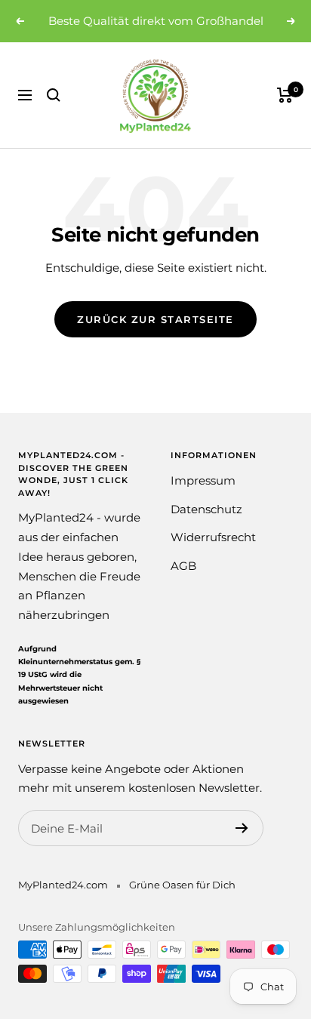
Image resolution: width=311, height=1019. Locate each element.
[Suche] (53, 95)
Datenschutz (206, 509)
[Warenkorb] (285, 95)
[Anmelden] (242, 828)
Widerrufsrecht (213, 537)
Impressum (203, 480)
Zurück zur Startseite (155, 319)
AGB (183, 566)
